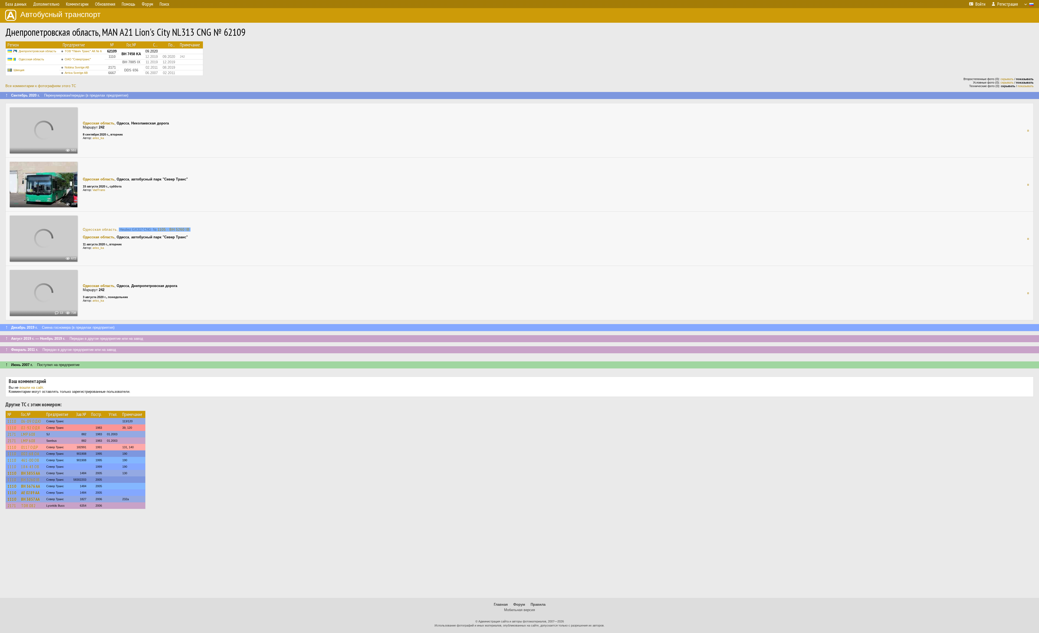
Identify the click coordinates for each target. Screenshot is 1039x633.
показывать (1026, 86)
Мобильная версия (519, 610)
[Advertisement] (519, 556)
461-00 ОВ (30, 460)
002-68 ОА (30, 453)
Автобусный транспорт (60, 14)
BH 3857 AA (30, 499)
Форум (519, 604)
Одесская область (31, 59)
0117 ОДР (29, 447)
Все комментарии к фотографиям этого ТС (40, 86)
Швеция (19, 70)
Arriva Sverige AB (76, 72)
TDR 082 (28, 505)
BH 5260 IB (30, 479)
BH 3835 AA (30, 473)
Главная (501, 604)
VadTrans (99, 190)
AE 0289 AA (30, 492)
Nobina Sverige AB (77, 67)
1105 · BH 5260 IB (173, 230)
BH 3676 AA (30, 486)
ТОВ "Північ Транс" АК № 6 (83, 51)
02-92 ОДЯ (30, 427)
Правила (538, 604)
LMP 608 (28, 434)
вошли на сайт (31, 387)
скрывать (1007, 79)
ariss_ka (98, 138)
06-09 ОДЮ (31, 421)
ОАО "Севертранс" (78, 59)
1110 (12, 421)
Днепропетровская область (37, 51)
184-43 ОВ (30, 466)
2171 (12, 434)
